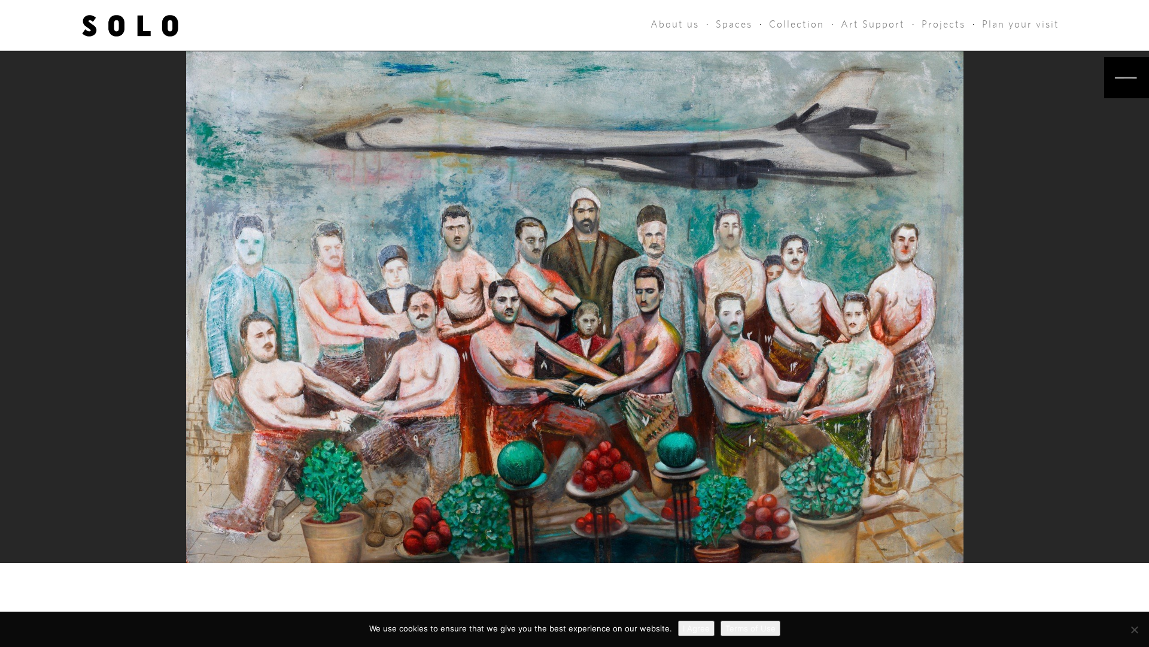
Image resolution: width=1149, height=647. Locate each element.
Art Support (873, 24)
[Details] (1126, 77)
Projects (943, 24)
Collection (796, 24)
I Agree (696, 628)
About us (675, 24)
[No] (1134, 630)
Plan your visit (1020, 24)
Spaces (734, 24)
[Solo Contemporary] (130, 25)
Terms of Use (750, 628)
